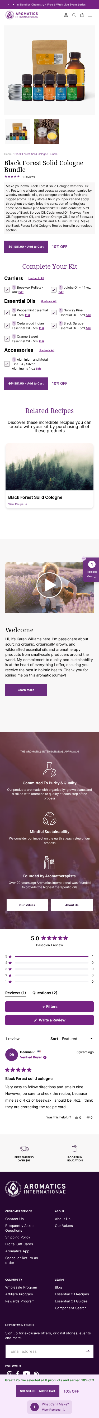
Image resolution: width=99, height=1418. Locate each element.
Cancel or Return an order (21, 1260)
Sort (54, 1038)
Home (8, 153)
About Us (71, 905)
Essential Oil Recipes (72, 1294)
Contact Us (14, 1219)
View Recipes (51, 1409)
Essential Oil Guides (71, 1301)
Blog (58, 1287)
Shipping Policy (17, 1237)
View (89, 576)
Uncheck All (36, 278)
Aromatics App (17, 1251)
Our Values (27, 905)
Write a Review (59, 1021)
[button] (90, 14)
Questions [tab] (45, 994)
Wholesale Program (21, 1287)
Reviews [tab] (15, 994)
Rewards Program (19, 1301)
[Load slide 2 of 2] (13, 4)
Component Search (71, 1308)
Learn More (26, 690)
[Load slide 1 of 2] (8, 4)
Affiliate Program (19, 1294)
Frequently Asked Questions (20, 1228)
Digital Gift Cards (19, 1244)
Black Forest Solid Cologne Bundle (36, 153)
